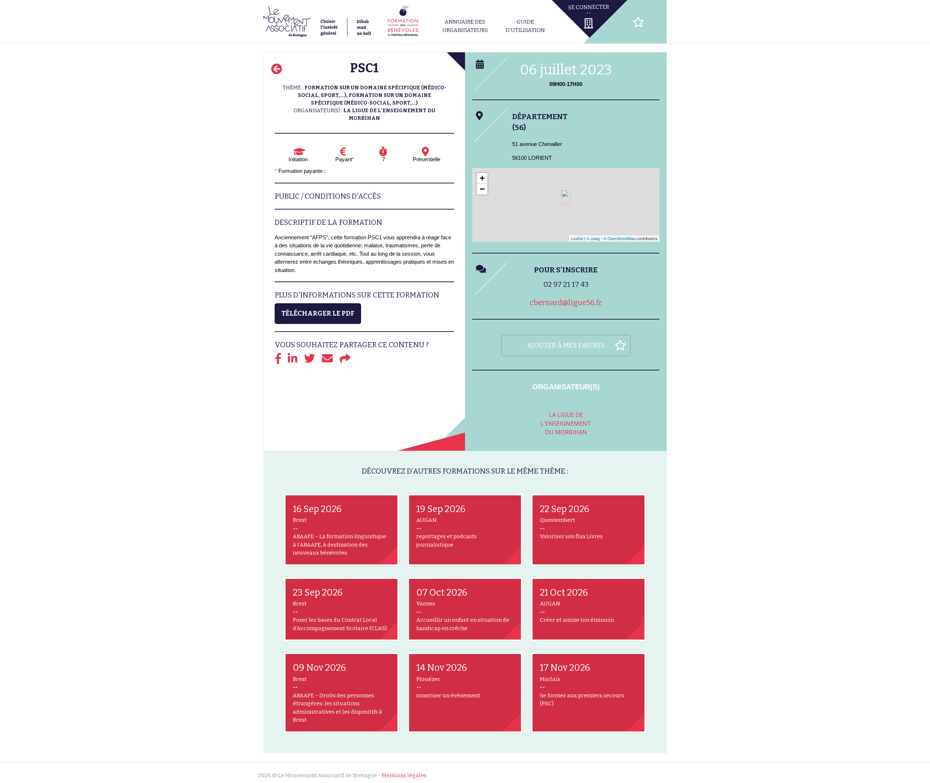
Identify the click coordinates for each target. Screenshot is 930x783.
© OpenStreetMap (619, 238)
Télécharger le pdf (318, 313)
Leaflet (577, 238)
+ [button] (482, 178)
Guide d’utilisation (525, 26)
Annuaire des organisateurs (465, 26)
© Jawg (593, 238)
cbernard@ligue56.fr (566, 302)
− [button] (482, 189)
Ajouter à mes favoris (566, 345)
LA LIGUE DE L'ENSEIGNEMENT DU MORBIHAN (566, 423)
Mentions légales (404, 775)
